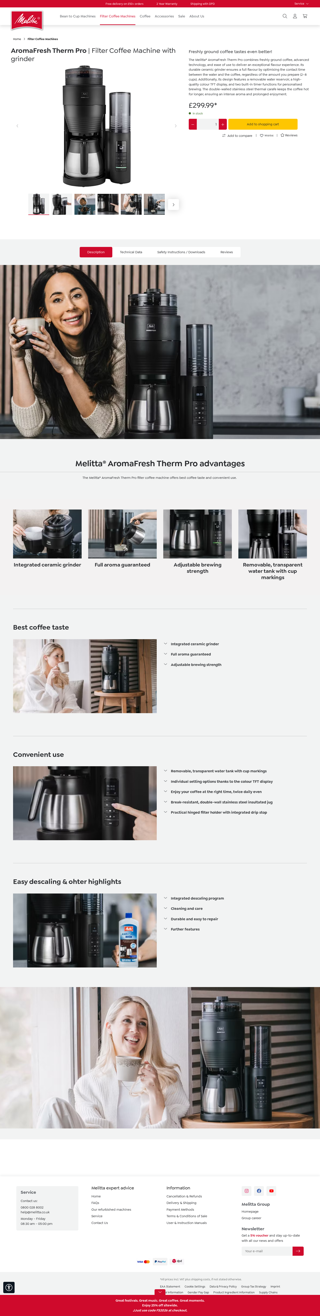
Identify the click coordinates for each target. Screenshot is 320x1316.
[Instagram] (246, 1191)
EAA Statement (170, 1286)
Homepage (250, 1211)
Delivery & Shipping (181, 1203)
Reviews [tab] (227, 252)
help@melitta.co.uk (35, 1212)
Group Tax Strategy (253, 1286)
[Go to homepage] (27, 20)
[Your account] (295, 16)
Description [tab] (96, 252)
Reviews (291, 135)
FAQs (95, 1203)
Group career (251, 1218)
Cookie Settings (195, 1286)
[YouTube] (271, 1191)
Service (300, 3)
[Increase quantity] (223, 124)
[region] (96, 139)
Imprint (275, 1286)
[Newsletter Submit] (298, 1251)
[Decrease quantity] (193, 124)
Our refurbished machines (111, 1209)
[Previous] (17, 126)
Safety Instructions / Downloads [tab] (181, 252)
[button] (235, 644)
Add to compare (239, 136)
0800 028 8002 (32, 1207)
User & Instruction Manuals (187, 1223)
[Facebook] (259, 1191)
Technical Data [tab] (131, 252)
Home (96, 1196)
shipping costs (200, 1279)
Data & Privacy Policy (223, 1286)
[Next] (175, 126)
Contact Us (99, 1223)
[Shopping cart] (305, 16)
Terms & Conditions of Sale (187, 1216)
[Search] (285, 16)
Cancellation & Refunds (184, 1196)
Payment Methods (180, 1209)
